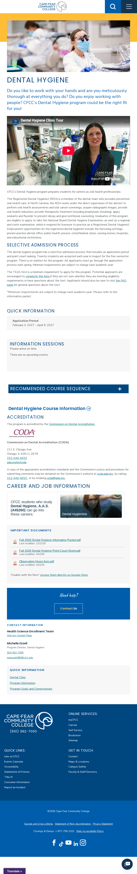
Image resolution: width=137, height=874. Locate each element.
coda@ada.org (56, 478)
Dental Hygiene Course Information (46, 408)
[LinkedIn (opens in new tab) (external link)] (75, 844)
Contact (73, 756)
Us (68, 608)
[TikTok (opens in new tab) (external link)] (61, 844)
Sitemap (73, 740)
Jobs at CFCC (12, 756)
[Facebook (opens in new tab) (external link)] (54, 842)
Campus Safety (77, 766)
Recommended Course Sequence (50, 388)
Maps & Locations (78, 761)
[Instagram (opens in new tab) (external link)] (83, 842)
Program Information (22, 683)
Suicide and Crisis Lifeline (39, 824)
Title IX (8, 777)
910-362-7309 (15, 652)
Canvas (72, 725)
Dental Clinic (18, 677)
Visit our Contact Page (19, 635)
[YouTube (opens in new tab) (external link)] (68, 842)
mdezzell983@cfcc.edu (20, 657)
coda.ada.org (105, 474)
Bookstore (74, 735)
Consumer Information (17, 782)
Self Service (75, 730)
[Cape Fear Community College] (52, 6)
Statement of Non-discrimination (73, 824)
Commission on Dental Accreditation (72, 424)
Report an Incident (14, 787)
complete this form (38, 276)
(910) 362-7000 (23, 731)
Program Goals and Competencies (31, 689)
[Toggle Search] (113, 6)
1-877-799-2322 (65, 831)
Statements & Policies (17, 772)
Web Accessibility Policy (90, 831)
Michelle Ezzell (17, 643)
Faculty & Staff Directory (82, 772)
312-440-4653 (17, 458)
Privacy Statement (103, 824)
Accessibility (11, 766)
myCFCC (73, 720)
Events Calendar (13, 761)
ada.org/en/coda (16, 462)
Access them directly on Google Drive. (64, 575)
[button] (129, 6)
